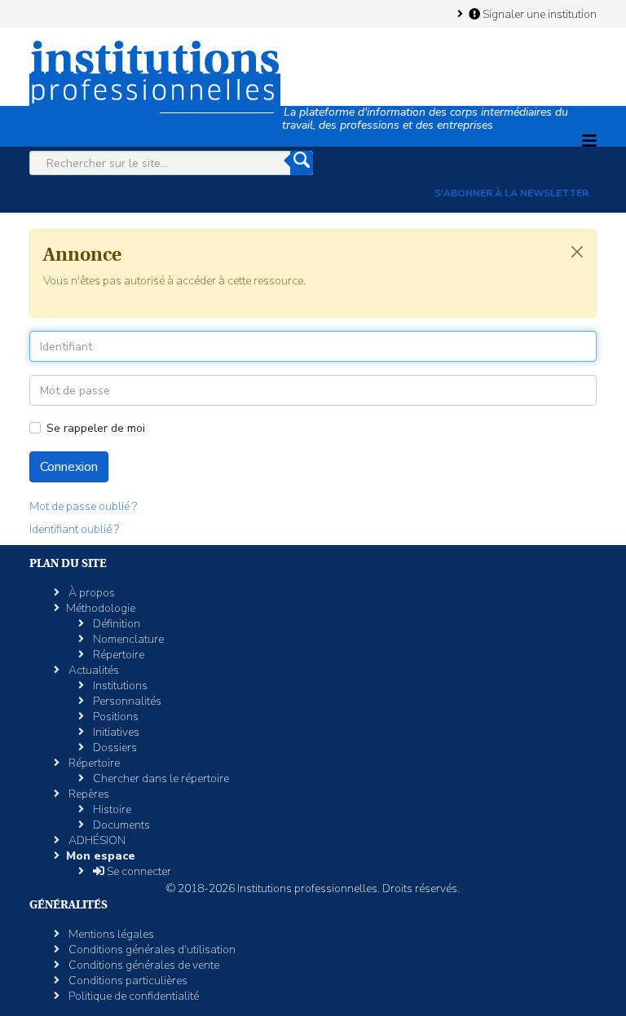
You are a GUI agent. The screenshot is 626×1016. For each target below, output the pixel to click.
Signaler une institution (538, 14)
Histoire (110, 809)
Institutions (119, 685)
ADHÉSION (96, 840)
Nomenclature (127, 639)
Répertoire (117, 654)
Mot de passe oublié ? (83, 506)
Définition (115, 623)
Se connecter (137, 871)
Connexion (69, 467)
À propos (90, 592)
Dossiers (113, 747)
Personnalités (125, 701)
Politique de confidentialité (132, 996)
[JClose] (577, 252)
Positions (114, 716)
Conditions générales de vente (142, 965)
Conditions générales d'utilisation (151, 949)
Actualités (92, 670)
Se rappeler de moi (95, 428)
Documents (120, 825)
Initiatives (114, 732)
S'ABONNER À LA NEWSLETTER (511, 193)
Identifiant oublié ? (74, 529)
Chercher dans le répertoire (159, 778)
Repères (87, 794)
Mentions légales (110, 934)
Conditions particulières (126, 980)
